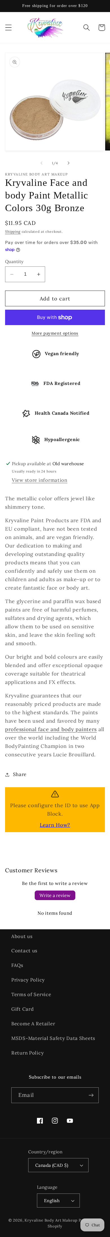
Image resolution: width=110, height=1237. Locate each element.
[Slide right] (68, 163)
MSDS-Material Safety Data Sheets (53, 1038)
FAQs (17, 965)
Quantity (14, 261)
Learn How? (55, 825)
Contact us (24, 951)
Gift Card (22, 1009)
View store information (39, 480)
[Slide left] (41, 163)
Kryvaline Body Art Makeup (51, 1220)
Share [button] (20, 774)
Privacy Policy (28, 980)
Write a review (55, 895)
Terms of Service (31, 994)
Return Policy (27, 1053)
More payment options (55, 333)
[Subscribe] (90, 1095)
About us (22, 936)
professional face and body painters (51, 729)
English (52, 1200)
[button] (8, 27)
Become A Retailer (33, 1024)
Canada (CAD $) (52, 1165)
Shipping (13, 231)
